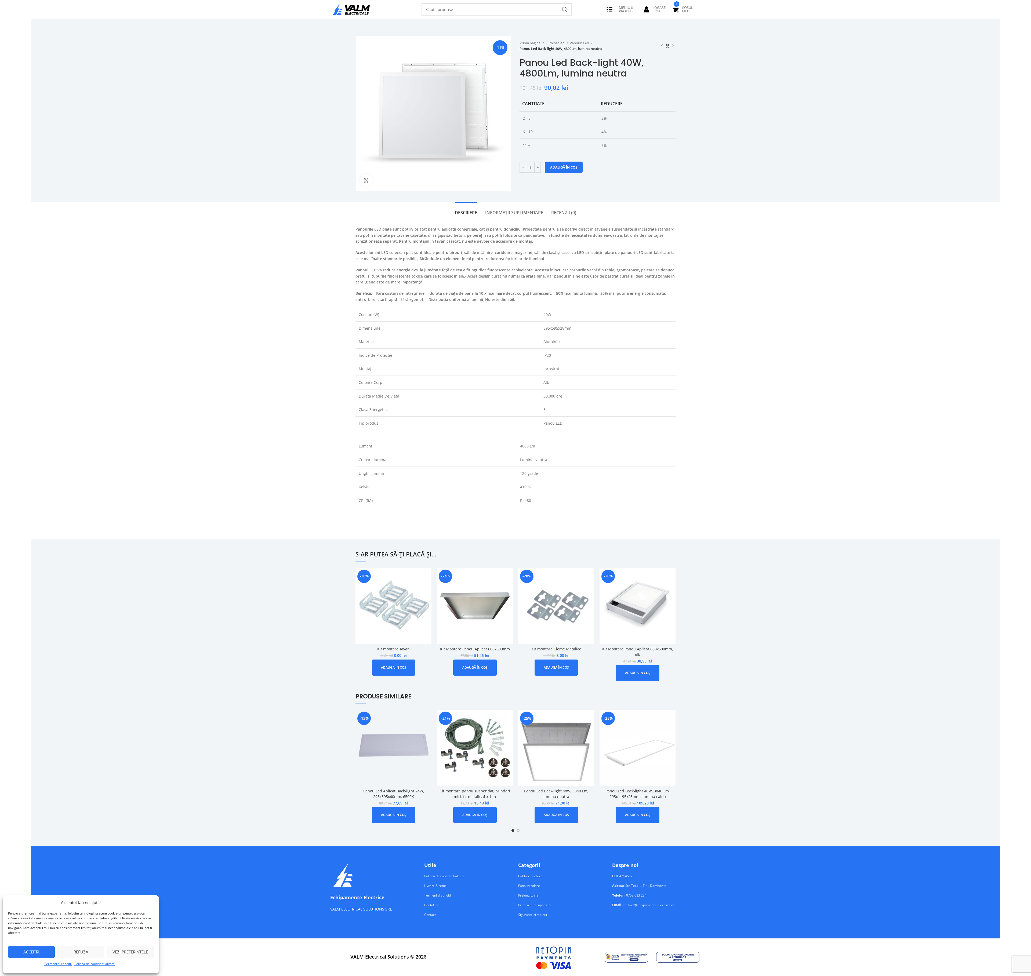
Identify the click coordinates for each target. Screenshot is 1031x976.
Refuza (81, 952)
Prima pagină (530, 43)
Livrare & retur (435, 886)
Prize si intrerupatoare (535, 905)
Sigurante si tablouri (533, 915)
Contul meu (432, 905)
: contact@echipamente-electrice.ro (643, 905)
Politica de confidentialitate (94, 964)
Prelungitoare (528, 895)
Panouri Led (580, 43)
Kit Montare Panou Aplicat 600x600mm (475, 648)
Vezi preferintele (130, 952)
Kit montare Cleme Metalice (556, 648)
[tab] (466, 210)
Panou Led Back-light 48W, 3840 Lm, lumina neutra (556, 793)
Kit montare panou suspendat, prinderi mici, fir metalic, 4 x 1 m (475, 793)
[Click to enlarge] (366, 180)
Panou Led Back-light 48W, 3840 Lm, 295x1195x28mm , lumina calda (637, 793)
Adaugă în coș (563, 167)
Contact (430, 915)
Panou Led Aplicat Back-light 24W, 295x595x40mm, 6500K (393, 793)
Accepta (31, 952)
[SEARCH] (564, 9)
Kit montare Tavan (393, 648)
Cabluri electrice (530, 876)
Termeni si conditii (58, 964)
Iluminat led (555, 43)
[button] (393, 668)
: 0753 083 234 (629, 895)
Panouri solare (529, 886)
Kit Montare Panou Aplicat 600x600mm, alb (637, 651)
